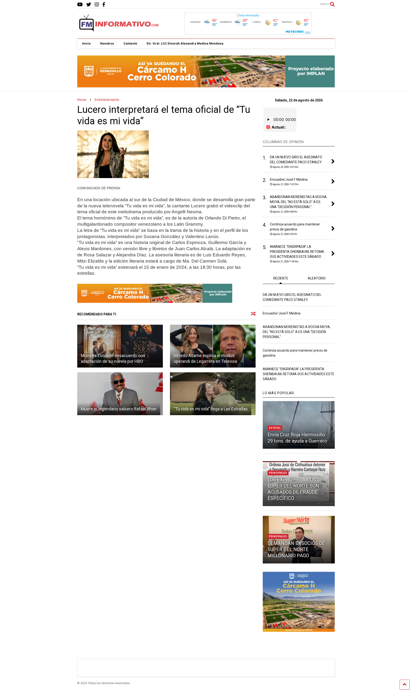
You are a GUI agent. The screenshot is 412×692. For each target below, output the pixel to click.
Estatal (275, 428)
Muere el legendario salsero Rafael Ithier (119, 408)
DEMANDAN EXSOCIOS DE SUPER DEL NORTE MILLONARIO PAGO (296, 549)
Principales (278, 473)
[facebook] (104, 4)
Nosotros (107, 43)
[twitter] (88, 4)
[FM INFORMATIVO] (119, 30)
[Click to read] (120, 346)
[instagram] (97, 4)
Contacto (130, 43)
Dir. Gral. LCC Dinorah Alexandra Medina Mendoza (185, 43)
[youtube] (80, 4)
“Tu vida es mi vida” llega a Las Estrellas (211, 408)
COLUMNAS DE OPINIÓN (283, 142)
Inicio (86, 43)
